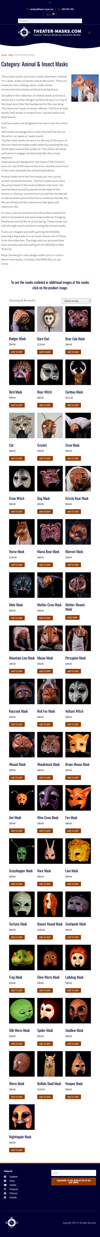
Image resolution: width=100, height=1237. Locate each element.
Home (4, 54)
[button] (50, 2)
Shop (10, 54)
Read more (72, 617)
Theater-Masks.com (57, 31)
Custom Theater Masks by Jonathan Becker (57, 34)
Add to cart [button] (17, 351)
